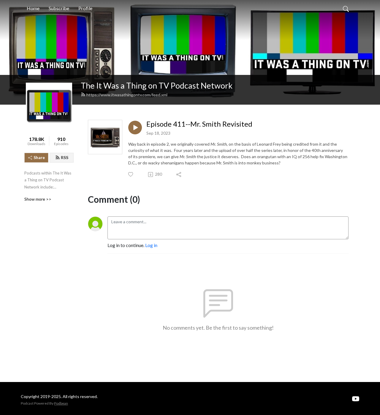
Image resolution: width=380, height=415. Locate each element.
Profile (85, 8)
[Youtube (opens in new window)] (355, 398)
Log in (151, 245)
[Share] (179, 174)
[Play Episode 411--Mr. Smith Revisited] (135, 127)
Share (39, 157)
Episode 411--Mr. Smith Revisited (199, 124)
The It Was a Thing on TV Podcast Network (156, 85)
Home (33, 8)
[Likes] (131, 174)
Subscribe (59, 8)
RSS (64, 157)
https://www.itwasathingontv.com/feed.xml (126, 94)
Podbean (61, 403)
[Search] (346, 8)
